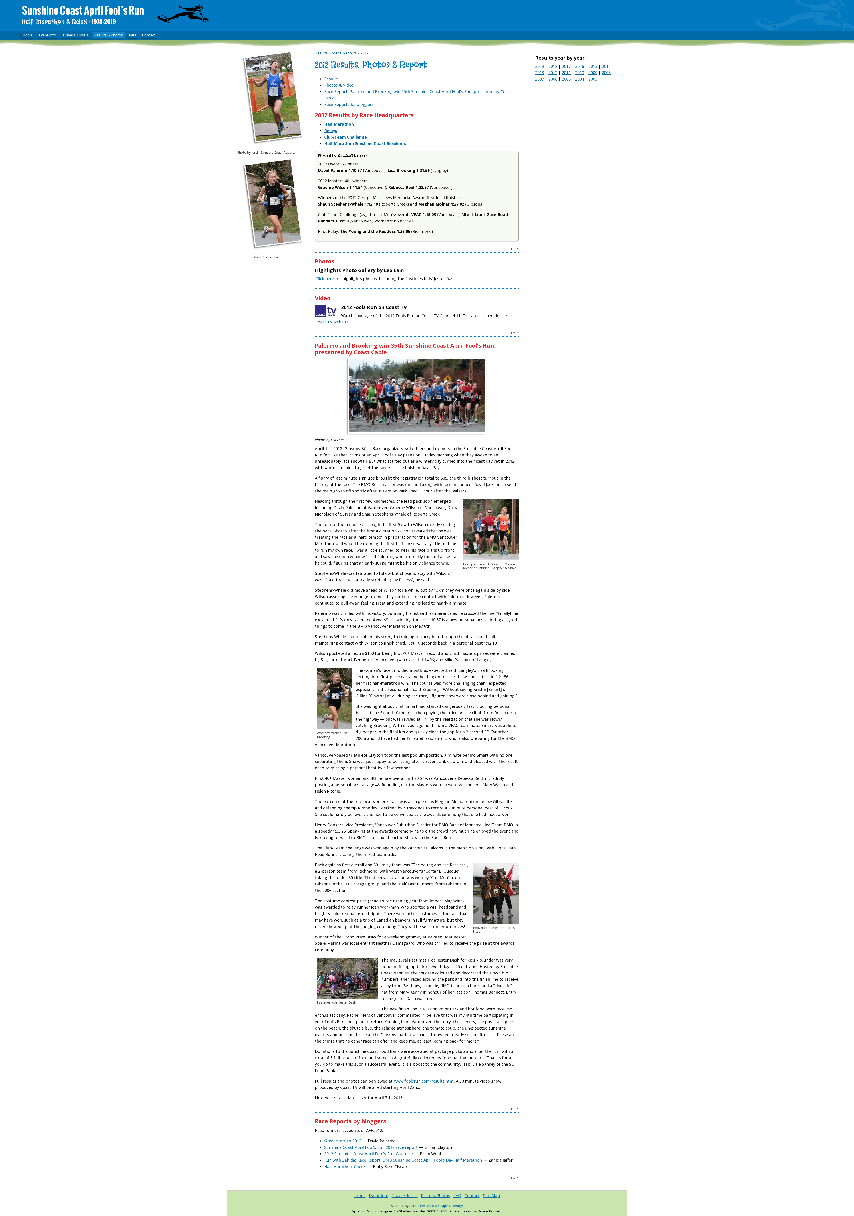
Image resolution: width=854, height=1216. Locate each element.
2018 (552, 66)
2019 (539, 66)
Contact (148, 35)
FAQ (132, 35)
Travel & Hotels (75, 35)
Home (28, 35)
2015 (592, 66)
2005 (566, 79)
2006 (552, 79)
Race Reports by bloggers (349, 104)
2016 (579, 66)
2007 (539, 79)
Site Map (491, 1195)
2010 (579, 72)
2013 (539, 72)
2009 (592, 72)
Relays (330, 130)
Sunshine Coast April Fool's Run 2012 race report (371, 1147)
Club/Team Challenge (345, 137)
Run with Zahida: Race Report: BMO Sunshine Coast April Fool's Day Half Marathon (403, 1160)
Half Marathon (339, 124)
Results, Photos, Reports (336, 53)
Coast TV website (332, 322)
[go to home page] (183, 14)
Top (514, 248)
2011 (566, 72)
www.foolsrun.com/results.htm (423, 1081)
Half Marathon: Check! (345, 1166)
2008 (606, 72)
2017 (566, 66)
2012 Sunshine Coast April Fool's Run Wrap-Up (368, 1153)
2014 (606, 66)
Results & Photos (108, 35)
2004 (579, 79)
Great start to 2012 (342, 1140)
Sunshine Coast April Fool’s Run (83, 11)
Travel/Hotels (405, 1195)
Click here (324, 278)
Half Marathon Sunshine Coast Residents (365, 143)
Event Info (47, 35)
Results (331, 78)
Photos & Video (339, 85)
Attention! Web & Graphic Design (436, 1205)
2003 (592, 79)
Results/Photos (435, 1195)
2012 (552, 72)
